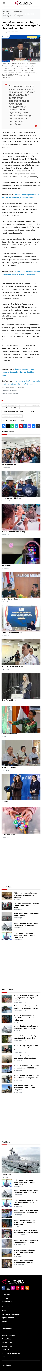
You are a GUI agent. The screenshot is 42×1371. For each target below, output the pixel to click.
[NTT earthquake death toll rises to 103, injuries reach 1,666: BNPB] (7, 906)
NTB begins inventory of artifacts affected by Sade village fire (24, 1088)
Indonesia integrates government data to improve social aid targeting (19, 531)
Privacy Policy (7, 1342)
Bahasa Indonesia (8, 1335)
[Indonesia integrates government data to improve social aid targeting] (21, 517)
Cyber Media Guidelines (11, 1353)
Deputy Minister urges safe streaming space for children (20, 564)
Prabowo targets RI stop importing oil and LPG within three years (25, 935)
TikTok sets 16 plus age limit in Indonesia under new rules (18, 834)
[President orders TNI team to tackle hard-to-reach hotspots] (7, 1233)
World (4, 1310)
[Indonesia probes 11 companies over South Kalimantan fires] (7, 1059)
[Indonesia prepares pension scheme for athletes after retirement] (21, 618)
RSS (3, 1357)
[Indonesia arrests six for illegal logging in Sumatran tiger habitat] (7, 999)
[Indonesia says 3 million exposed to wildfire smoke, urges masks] (7, 1079)
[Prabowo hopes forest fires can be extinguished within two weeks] (7, 1203)
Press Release (7, 1328)
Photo (4, 1325)
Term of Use (6, 1339)
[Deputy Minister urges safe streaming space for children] (21, 551)
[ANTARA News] (23, 3)
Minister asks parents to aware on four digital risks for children (20, 699)
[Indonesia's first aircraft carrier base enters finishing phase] (7, 1029)
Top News (6, 1142)
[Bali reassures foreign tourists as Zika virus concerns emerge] (7, 1009)
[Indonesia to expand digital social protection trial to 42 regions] (21, 753)
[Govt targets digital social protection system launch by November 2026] (21, 652)
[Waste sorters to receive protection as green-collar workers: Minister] (21, 484)
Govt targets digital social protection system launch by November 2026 (20, 665)
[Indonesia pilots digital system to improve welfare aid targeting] (21, 450)
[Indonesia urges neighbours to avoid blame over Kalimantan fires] (7, 1049)
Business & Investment (10, 1314)
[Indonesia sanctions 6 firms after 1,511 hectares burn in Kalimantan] (7, 1019)
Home (7, 12)
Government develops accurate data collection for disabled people (18, 372)
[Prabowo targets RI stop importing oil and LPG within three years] (7, 936)
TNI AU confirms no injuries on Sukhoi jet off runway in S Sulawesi (26, 1252)
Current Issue (17, 12)
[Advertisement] (21, 862)
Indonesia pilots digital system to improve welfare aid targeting (19, 463)
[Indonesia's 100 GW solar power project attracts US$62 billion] (7, 1069)
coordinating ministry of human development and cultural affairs (21, 406)
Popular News (8, 989)
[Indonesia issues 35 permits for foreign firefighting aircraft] (7, 1243)
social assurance (27, 411)
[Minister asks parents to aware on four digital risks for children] (21, 686)
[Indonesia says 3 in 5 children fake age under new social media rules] (21, 585)
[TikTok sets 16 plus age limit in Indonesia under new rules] (21, 820)
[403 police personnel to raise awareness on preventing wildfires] (7, 896)
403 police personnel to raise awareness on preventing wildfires (25, 895)
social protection (10, 411)
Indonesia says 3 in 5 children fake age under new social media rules (20, 598)
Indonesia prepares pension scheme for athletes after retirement (18, 632)
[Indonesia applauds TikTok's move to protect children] (21, 787)
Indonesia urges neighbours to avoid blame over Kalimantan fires (26, 1048)
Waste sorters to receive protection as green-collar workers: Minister (21, 497)
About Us (5, 1350)
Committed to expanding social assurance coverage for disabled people (18, 15)
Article (4, 1321)
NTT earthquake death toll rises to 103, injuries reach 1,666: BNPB (26, 905)
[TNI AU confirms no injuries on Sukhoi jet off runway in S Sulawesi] (7, 1253)
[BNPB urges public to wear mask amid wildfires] (7, 916)
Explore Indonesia (8, 1318)
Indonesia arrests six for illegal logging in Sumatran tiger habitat (26, 998)
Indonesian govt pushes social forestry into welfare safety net (20, 733)
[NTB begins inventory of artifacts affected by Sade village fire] (7, 1089)
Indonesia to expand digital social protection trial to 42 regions (20, 766)
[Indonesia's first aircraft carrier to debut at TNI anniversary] (7, 926)
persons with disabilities (13, 420)
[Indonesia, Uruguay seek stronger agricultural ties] (7, 1263)
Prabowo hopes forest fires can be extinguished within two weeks (26, 1202)
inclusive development (12, 416)
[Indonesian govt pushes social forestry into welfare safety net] (21, 719)
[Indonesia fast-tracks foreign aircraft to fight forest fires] (7, 1039)
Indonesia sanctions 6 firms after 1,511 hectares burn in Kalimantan (24, 1018)
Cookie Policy (7, 1346)
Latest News (7, 887)
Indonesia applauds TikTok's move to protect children (20, 800)
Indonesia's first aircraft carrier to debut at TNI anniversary (21, 1173)
